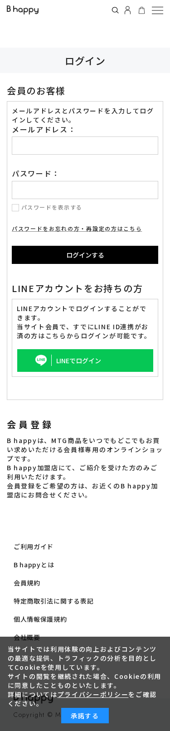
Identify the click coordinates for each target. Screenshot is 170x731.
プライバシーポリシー (93, 694)
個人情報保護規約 (40, 619)
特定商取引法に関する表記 (53, 600)
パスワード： (36, 173)
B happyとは (34, 564)
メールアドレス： (44, 129)
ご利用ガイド (33, 546)
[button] (157, 10)
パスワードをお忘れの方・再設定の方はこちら (77, 228)
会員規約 (27, 582)
